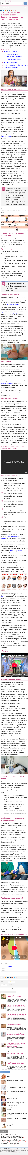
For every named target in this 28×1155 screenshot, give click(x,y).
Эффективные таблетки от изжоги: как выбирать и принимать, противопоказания (16, 1045)
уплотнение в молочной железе (8, 1137)
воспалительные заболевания (13, 1140)
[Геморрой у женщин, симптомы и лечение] (3, 1109)
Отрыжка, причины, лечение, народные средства (16, 1124)
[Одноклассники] (5, 9)
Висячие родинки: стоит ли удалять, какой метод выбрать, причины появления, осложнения (16, 1016)
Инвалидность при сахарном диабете (13, 64)
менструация (5, 1134)
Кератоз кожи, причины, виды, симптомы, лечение (17, 1119)
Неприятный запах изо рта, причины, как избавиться (17, 1114)
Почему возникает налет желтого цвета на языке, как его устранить (16, 1062)
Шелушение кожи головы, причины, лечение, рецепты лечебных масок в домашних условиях (16, 1104)
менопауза (6, 1142)
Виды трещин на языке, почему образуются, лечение (15, 1054)
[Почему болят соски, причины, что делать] (3, 1076)
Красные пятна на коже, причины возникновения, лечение (15, 1081)
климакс (23, 1140)
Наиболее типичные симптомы (14, 61)
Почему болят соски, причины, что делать (15, 1075)
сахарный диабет (9, 988)
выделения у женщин (16, 1134)
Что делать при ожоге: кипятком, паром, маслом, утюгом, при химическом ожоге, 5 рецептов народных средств (17, 1087)
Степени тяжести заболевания (14, 56)
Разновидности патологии (10, 51)
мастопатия (17, 1144)
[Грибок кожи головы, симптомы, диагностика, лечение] (3, 1098)
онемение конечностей (7, 383)
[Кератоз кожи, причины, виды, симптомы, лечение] (3, 1120)
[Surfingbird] (13, 9)
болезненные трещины (16, 550)
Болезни (8, 7)
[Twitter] (3, 9)
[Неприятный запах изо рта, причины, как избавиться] (3, 1114)
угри (2, 1142)
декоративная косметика (7, 1139)
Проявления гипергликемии (14, 59)
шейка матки (9, 1136)
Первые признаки (11, 57)
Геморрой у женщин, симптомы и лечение (15, 1108)
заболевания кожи (17, 1136)
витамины (20, 1137)
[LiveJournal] (9, 9)
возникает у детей (6, 136)
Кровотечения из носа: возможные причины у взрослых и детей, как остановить (16, 1007)
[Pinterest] (16, 9)
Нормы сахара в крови (12, 54)
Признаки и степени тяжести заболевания (14, 53)
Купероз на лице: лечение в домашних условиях (14, 1025)
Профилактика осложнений (11, 67)
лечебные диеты (14, 1142)
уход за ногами (18, 1139)
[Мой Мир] (7, 9)
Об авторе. (9, 966)
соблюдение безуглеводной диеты (10, 312)
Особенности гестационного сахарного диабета (16, 65)
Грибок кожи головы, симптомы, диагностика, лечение (14, 1097)
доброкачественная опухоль (7, 1144)
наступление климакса (12, 304)
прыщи (2, 1136)
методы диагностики (14, 1143)
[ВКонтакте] (1, 9)
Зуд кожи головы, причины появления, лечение (16, 1092)
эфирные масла (4, 1143)
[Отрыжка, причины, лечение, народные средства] (3, 1125)
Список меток (4, 1131)
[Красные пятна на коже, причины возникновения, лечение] (3, 1082)
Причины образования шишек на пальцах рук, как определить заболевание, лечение (15, 996)
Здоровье (3, 7)
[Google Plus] (11, 9)
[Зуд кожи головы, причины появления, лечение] (3, 1093)
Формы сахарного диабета (10, 62)
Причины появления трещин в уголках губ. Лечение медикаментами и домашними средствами (17, 1034)
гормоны (3, 1140)
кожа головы (22, 1142)
